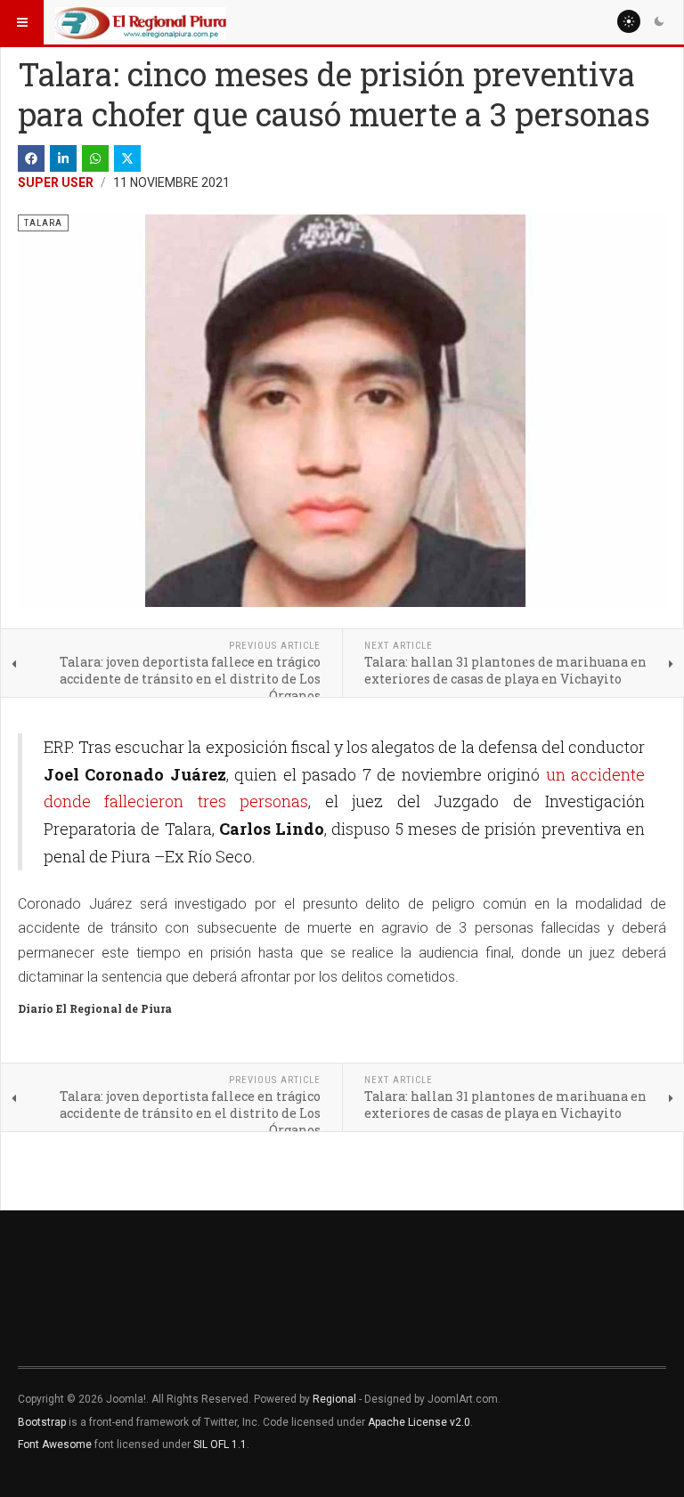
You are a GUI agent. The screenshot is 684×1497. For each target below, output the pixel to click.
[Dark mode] (659, 21)
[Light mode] (628, 21)
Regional (334, 1399)
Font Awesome (55, 1444)
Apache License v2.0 (419, 1422)
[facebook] (31, 158)
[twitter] (127, 158)
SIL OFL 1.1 (220, 1444)
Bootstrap (42, 1422)
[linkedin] (63, 158)
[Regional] (140, 22)
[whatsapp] (95, 158)
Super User (56, 182)
